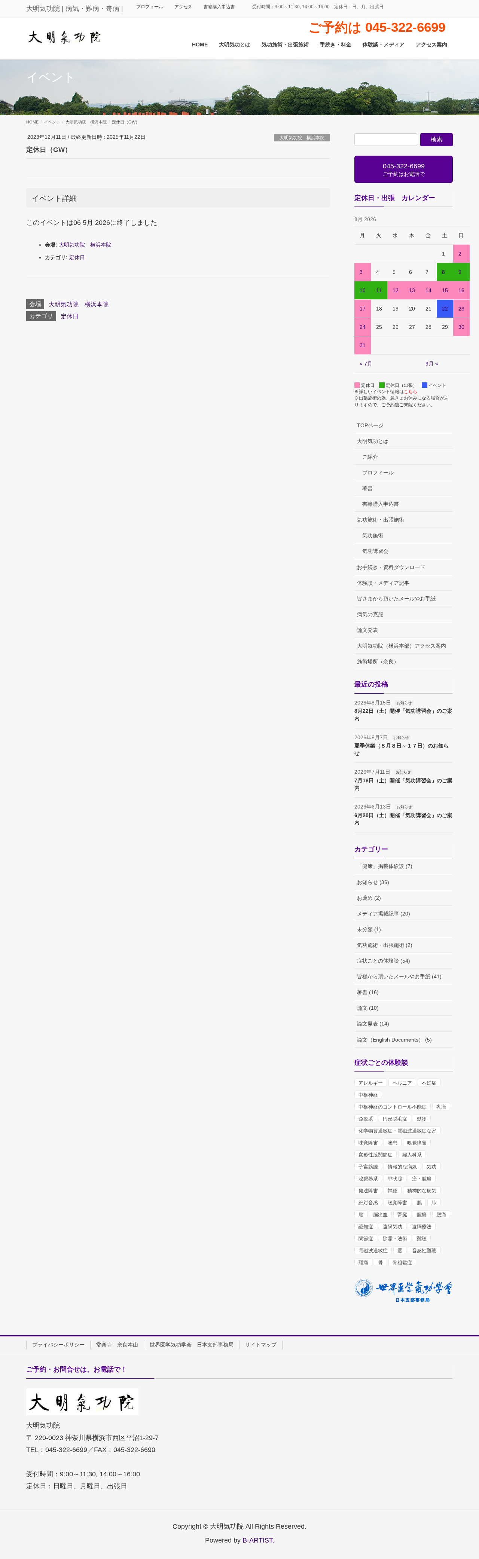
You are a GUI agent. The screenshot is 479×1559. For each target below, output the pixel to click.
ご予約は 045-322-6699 (376, 27)
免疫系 (366, 1119)
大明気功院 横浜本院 (302, 137)
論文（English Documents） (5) (394, 1040)
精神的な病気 (421, 1190)
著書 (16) (368, 992)
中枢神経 (368, 1095)
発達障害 (368, 1190)
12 (396, 290)
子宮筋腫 (368, 1167)
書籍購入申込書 (219, 6)
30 (461, 327)
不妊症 (429, 1083)
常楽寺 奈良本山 (117, 1345)
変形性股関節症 (376, 1155)
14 (428, 290)
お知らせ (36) (373, 882)
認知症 (366, 1226)
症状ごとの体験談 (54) (383, 961)
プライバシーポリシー (58, 1345)
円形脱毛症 (395, 1119)
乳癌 (441, 1107)
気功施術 (372, 535)
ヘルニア (402, 1083)
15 (445, 290)
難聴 (422, 1238)
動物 (422, 1119)
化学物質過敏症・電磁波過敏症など (397, 1131)
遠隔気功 (392, 1226)
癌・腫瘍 (421, 1179)
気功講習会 (375, 551)
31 (363, 345)
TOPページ (370, 425)
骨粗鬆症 (402, 1262)
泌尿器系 (368, 1179)
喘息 (392, 1143)
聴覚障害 (397, 1202)
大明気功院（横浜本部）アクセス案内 (401, 646)
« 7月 (366, 364)
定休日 (77, 257)
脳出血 (380, 1214)
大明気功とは (372, 441)
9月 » (431, 364)
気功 (431, 1167)
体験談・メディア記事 (383, 583)
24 (363, 327)
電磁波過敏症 (373, 1250)
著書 (367, 488)
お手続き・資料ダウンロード (391, 567)
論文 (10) (368, 1008)
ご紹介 (370, 457)
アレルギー (371, 1083)
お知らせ (404, 703)
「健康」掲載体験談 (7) (384, 866)
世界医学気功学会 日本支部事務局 (192, 1345)
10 (363, 290)
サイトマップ (261, 1345)
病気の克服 (370, 614)
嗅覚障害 (417, 1143)
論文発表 (367, 630)
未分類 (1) (369, 929)
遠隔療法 (421, 1226)
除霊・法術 (395, 1238)
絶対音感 (368, 1202)
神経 (392, 1190)
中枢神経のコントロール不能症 (393, 1107)
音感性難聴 (424, 1250)
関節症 (366, 1238)
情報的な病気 (402, 1167)
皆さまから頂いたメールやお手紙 (396, 599)
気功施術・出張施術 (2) (384, 945)
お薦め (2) (369, 898)
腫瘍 (422, 1214)
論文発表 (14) (373, 1024)
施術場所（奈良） (378, 661)
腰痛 (441, 1214)
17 (363, 309)
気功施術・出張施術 (380, 520)
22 (445, 309)
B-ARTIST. (258, 1540)
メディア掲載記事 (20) (383, 914)
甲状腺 (395, 1179)
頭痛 (363, 1262)
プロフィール (149, 6)
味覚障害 (368, 1143)
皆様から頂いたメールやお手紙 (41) (399, 976)
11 (379, 290)
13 (412, 290)
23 (461, 309)
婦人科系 (412, 1155)
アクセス (183, 6)
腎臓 (402, 1214)
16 (461, 290)
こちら (410, 391)
